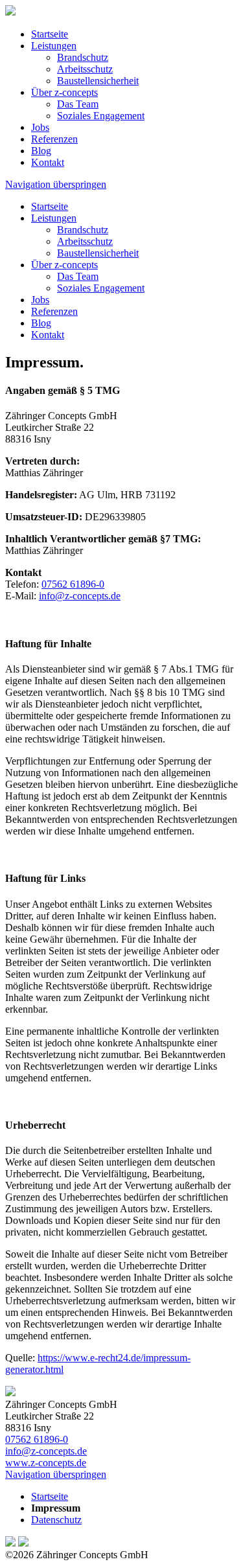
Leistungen (53, 45)
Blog (41, 150)
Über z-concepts (64, 92)
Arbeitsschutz (85, 69)
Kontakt (47, 162)
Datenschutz (56, 1519)
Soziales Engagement (101, 115)
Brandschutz (82, 57)
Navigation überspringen (55, 184)
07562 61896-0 (72, 584)
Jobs (40, 127)
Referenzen (54, 138)
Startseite (49, 34)
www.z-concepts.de (45, 1462)
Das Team (77, 103)
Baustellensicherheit (98, 80)
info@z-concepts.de (80, 595)
